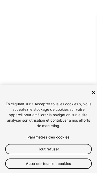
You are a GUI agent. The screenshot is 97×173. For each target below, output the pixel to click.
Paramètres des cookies (48, 137)
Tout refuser (48, 149)
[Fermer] (93, 92)
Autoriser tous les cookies (48, 163)
